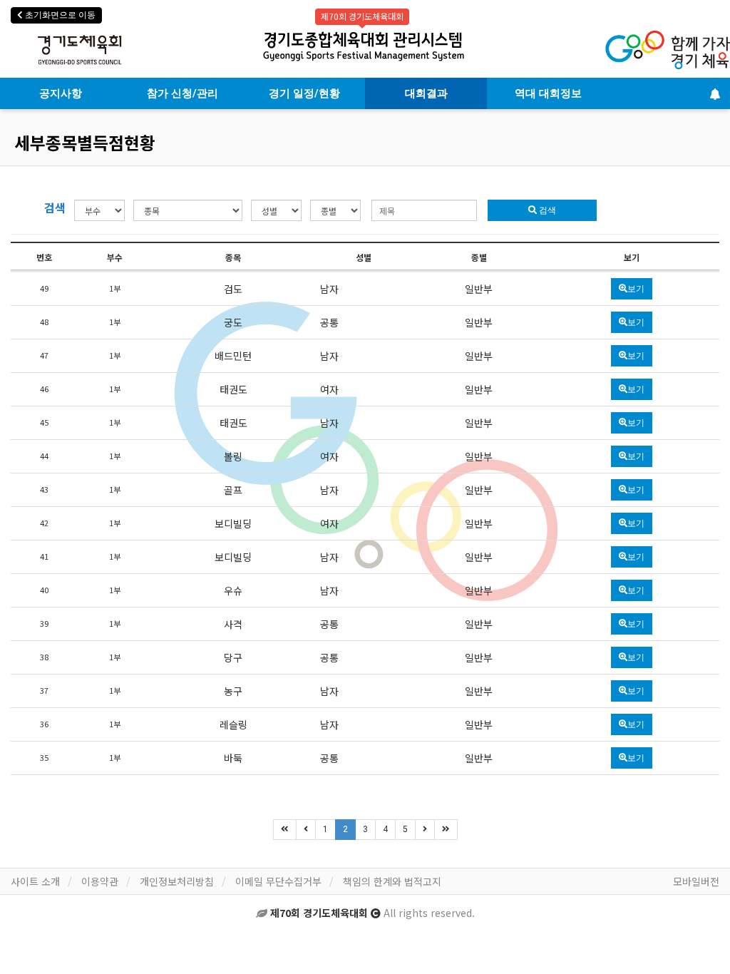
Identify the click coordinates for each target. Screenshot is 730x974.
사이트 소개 (35, 881)
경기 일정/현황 (304, 93)
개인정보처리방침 (177, 881)
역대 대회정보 (548, 93)
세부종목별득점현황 (84, 142)
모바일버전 (696, 881)
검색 (546, 210)
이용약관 (99, 881)
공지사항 (60, 93)
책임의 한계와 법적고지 (392, 881)
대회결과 (426, 93)
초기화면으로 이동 (59, 15)
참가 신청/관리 (182, 93)
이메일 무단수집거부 (278, 881)
